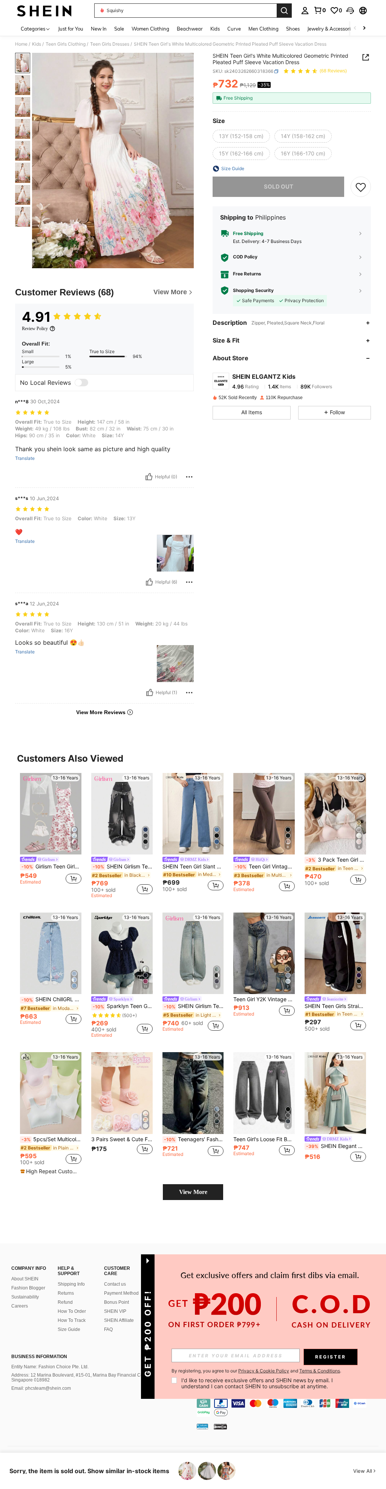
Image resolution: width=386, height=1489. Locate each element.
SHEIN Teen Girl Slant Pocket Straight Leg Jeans (193, 867)
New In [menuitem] (99, 29)
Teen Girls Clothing (66, 44)
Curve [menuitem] (234, 29)
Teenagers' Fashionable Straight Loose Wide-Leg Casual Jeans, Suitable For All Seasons (194, 1139)
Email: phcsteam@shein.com (41, 1388)
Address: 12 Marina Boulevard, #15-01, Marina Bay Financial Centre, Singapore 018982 (81, 1377)
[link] (319, 10)
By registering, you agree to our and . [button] (256, 1371)
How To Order (72, 1311)
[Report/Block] (189, 476)
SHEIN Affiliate (119, 1320)
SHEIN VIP (115, 1311)
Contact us (115, 1284)
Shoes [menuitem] (293, 29)
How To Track (72, 1320)
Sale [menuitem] (119, 29)
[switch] (81, 382)
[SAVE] (361, 187)
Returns (66, 1293)
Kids (36, 44)
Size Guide (69, 1329)
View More (193, 1192)
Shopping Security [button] (253, 290)
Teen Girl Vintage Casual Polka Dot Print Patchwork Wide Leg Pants (265, 867)
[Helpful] (148, 476)
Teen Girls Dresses (109, 44)
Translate (25, 458)
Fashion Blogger (28, 1288)
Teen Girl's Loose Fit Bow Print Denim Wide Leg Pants (264, 1139)
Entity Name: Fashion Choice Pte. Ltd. (50, 1366)
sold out (278, 186)
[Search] (284, 10)
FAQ (108, 1329)
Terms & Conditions (319, 1371)
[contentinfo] (289, 1408)
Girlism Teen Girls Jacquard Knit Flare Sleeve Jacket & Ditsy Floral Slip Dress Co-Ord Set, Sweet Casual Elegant (51, 867)
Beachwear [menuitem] (190, 29)
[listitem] (50, 832)
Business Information (39, 1356)
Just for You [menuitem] (70, 29)
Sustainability (25, 1297)
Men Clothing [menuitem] (263, 29)
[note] (50, 1171)
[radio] (241, 136)
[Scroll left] (355, 28)
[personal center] (304, 10)
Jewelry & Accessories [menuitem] (331, 29)
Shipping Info (71, 1284)
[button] (350, 10)
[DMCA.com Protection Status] (220, 1426)
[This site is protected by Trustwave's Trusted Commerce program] (202, 1426)
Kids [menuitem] (215, 29)
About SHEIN (24, 1279)
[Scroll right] (364, 28)
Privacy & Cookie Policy (263, 1371)
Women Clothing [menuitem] (150, 29)
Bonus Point (116, 1302)
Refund (65, 1302)
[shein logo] (44, 10)
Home (21, 44)
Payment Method (121, 1293)
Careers (19, 1306)
